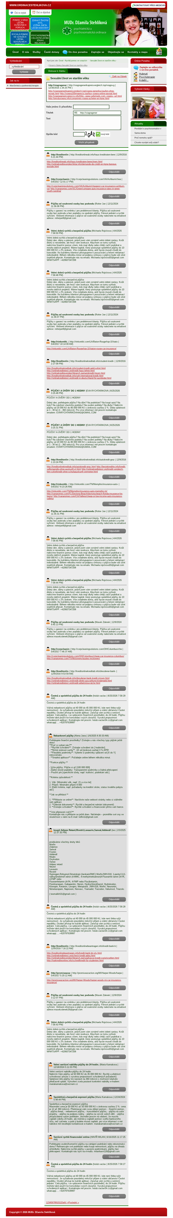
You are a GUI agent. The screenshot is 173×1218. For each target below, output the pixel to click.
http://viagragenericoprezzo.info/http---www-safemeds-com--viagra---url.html (85, 96)
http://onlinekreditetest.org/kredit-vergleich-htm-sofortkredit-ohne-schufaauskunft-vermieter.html (85, 470)
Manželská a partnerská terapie (24, 85)
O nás (25, 52)
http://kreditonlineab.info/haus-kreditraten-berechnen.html (74, 161)
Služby (36, 52)
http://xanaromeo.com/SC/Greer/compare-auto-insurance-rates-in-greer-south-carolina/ (83, 189)
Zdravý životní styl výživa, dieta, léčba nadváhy (40, 24)
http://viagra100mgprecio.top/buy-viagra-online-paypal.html (88, 93)
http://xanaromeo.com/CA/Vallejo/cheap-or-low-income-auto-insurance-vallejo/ (84, 497)
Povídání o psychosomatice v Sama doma (147, 130)
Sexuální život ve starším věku (103, 61)
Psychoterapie (147, 76)
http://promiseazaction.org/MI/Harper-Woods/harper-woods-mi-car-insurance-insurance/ (84, 981)
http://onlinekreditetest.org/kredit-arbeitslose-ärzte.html (73, 683)
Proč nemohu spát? (143, 138)
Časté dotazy (51, 52)
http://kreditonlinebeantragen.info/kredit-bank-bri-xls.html (74, 953)
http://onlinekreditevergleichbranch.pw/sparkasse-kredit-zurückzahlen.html (83, 958)
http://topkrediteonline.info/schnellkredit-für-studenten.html (75, 960)
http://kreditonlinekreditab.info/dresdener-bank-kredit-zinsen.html (78, 678)
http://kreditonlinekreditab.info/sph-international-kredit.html (75, 375)
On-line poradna (78, 52)
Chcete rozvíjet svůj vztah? (146, 142)
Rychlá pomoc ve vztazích (76, 61)
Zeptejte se (97, 52)
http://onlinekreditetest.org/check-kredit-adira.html (71, 955)
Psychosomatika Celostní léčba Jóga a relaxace (40, 39)
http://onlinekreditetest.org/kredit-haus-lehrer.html (71, 370)
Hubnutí (143, 73)
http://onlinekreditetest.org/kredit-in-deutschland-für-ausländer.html (79, 378)
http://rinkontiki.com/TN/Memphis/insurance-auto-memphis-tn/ (77, 491)
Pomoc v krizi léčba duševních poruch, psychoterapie (20, 25)
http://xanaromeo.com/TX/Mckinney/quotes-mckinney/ (73, 658)
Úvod (16, 52)
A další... (144, 80)
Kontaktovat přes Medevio (149, 5)
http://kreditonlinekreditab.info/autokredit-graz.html (71, 466)
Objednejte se (116, 52)
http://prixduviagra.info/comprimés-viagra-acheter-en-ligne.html (78, 98)
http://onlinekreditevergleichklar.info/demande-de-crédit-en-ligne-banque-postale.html (82, 165)
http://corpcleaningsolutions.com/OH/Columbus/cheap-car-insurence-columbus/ (85, 656)
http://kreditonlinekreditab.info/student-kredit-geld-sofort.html (76, 368)
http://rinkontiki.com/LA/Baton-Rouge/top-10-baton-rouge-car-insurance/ (81, 348)
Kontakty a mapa (137, 52)
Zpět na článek (119, 76)
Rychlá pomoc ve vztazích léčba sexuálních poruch (20, 39)
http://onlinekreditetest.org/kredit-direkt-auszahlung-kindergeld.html (79, 680)
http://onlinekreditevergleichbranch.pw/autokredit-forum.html (76, 373)
